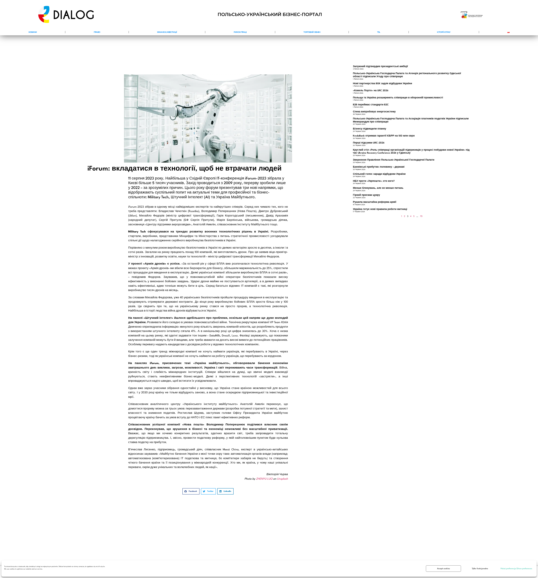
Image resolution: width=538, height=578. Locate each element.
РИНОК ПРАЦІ (240, 32)
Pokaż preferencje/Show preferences (516, 569)
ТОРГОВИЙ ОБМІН (311, 32)
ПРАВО (97, 32)
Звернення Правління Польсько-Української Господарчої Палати (393, 160)
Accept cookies (443, 569)
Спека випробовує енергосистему (374, 112)
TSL (378, 32)
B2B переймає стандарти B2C (371, 105)
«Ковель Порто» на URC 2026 (370, 90)
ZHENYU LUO (264, 479)
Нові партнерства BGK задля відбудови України (382, 83)
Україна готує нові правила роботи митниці (380, 209)
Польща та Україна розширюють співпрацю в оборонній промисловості (398, 98)
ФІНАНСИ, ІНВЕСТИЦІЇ (167, 32)
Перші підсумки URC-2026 (368, 143)
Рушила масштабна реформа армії (374, 202)
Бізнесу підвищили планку (369, 129)
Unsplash (282, 479)
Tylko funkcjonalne (480, 569)
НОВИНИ (32, 32)
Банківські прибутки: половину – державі (378, 167)
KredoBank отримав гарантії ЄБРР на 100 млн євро (384, 136)
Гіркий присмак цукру (366, 195)
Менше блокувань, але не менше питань (378, 188)
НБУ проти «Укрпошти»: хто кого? (374, 181)
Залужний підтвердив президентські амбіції (380, 66)
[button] (191, 491)
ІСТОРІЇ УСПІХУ (443, 32)
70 (421, 216)
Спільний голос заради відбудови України (379, 174)
